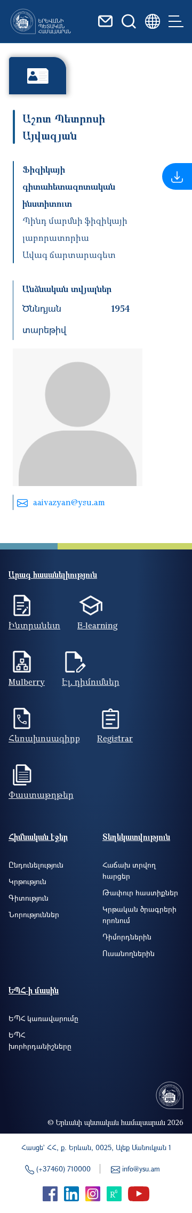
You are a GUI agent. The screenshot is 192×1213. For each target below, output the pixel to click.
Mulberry (27, 682)
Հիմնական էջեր (38, 836)
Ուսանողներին (128, 953)
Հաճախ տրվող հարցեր (129, 870)
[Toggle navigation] (176, 21)
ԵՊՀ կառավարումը (43, 1018)
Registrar (115, 738)
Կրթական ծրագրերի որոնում (139, 914)
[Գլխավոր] (41, 21)
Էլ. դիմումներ (90, 682)
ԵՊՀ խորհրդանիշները (40, 1040)
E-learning (97, 625)
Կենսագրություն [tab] (38, 75)
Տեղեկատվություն (136, 836)
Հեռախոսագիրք (44, 738)
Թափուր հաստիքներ (140, 892)
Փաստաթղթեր (41, 794)
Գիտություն (29, 898)
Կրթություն (27, 881)
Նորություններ (34, 914)
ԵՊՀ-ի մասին (34, 990)
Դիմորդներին (126, 937)
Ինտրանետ (34, 625)
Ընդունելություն (36, 865)
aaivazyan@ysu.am (69, 502)
